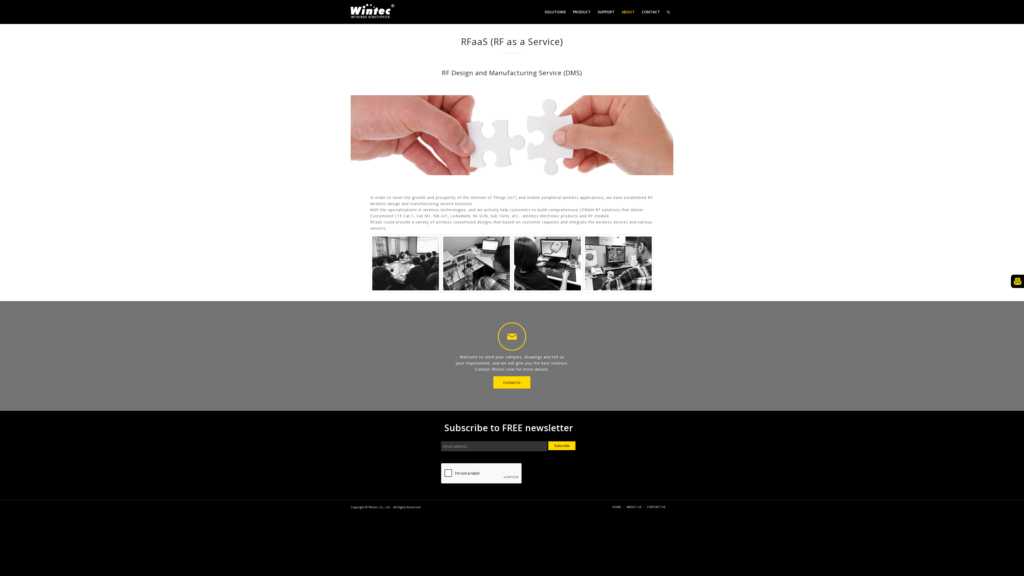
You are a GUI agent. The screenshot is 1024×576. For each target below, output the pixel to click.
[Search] (668, 12)
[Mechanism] (547, 263)
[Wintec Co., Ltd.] (373, 12)
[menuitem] (555, 12)
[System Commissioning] (405, 263)
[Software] (476, 263)
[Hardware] (618, 263)
